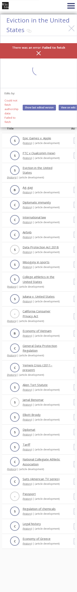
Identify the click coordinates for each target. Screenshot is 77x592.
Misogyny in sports (36, 262)
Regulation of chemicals (39, 509)
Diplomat (29, 430)
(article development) (47, 143)
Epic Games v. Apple (37, 138)
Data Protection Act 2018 (41, 247)
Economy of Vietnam (37, 331)
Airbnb (27, 232)
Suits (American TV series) (41, 479)
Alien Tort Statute (35, 385)
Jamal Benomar (33, 400)
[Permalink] (28, 30)
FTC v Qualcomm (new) (39, 153)
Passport (29, 494)
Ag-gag (28, 187)
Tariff (26, 444)
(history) (27, 143)
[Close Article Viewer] (71, 28)
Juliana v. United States (39, 296)
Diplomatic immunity (37, 202)
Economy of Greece (37, 539)
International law (34, 217)
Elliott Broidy (32, 415)
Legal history (32, 524)
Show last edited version (39, 107)
